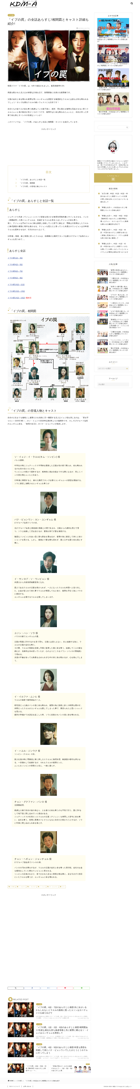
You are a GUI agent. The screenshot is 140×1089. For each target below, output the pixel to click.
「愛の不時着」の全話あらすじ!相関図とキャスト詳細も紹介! (113, 113)
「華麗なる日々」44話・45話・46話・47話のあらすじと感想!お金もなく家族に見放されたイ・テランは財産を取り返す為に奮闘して (114, 234)
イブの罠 (11, 15)
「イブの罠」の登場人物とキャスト (33, 186)
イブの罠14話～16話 (16, 298)
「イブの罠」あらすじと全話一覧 (32, 180)
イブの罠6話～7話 (15, 271)
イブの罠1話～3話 (15, 258)
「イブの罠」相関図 (27, 183)
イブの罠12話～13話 (16, 291)
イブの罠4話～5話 (15, 264)
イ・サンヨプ (32, 886)
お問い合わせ (27, 1086)
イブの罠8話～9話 (15, 278)
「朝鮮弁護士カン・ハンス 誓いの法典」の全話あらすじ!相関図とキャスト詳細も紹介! (113, 39)
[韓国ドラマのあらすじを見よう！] (23, 7)
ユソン (63, 886)
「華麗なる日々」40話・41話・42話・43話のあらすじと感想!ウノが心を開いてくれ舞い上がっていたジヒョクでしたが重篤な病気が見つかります (114, 248)
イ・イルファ (21, 886)
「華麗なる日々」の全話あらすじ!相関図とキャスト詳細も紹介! (113, 209)
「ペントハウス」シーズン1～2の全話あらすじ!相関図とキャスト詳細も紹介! (113, 64)
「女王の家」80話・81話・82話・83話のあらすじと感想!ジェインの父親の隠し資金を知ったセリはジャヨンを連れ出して (114, 198)
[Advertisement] (49, 145)
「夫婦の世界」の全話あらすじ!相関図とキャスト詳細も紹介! (113, 88)
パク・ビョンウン (53, 886)
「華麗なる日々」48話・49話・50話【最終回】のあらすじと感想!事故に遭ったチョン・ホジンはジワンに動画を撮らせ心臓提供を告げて (114, 220)
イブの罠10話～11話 (16, 285)
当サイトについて (14, 1086)
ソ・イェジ (42, 886)
